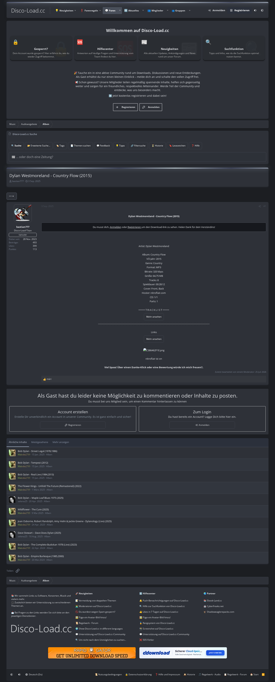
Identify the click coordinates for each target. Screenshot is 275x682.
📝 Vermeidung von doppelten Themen (95, 600)
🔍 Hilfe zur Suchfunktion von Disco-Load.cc (162, 606)
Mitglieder (157, 10)
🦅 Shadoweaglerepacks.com (219, 611)
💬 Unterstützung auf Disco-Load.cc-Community (100, 634)
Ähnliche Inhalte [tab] (18, 442)
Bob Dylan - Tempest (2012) (33, 462)
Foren (112, 10)
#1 (264, 206)
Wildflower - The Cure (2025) (33, 509)
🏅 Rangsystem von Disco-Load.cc (157, 623)
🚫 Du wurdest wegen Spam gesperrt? (95, 611)
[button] (65, 10)
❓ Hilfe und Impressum (167, 674)
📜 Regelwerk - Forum (86, 623)
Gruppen (180, 10)
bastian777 (18, 181)
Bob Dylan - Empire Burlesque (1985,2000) (41, 556)
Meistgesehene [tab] (39, 442)
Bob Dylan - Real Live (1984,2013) (36, 474)
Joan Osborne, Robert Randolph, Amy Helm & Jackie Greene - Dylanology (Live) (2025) (65, 521)
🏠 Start (254, 674)
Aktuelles (133, 10)
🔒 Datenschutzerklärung (138, 674)
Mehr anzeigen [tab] (61, 442)
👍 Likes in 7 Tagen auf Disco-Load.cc (158, 611)
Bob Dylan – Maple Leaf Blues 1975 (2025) (40, 497)
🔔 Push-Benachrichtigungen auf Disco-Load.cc (163, 600)
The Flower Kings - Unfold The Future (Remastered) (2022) (49, 486)
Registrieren (134, 227)
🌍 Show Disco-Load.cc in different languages (99, 628)
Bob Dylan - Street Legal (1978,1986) (37, 451)
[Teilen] (259, 206)
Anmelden (115, 227)
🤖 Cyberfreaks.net (214, 606)
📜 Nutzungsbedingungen (108, 674)
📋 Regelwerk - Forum (235, 674)
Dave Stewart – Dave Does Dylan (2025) (39, 532)
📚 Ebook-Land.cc (213, 600)
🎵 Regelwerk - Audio (209, 674)
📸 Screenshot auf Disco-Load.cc (156, 628)
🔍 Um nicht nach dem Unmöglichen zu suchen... (100, 639)
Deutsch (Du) (35, 674)
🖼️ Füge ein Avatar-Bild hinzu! (90, 617)
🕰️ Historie (189, 674)
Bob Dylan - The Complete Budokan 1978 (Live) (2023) (47, 544)
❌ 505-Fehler (146, 639)
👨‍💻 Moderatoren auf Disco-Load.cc (93, 606)
